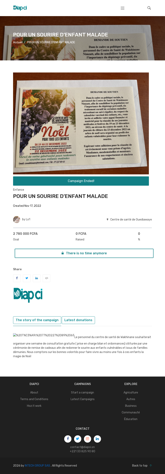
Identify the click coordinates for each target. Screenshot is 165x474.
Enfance (18, 189)
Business (131, 406)
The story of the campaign (37, 320)
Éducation (130, 419)
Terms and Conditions (34, 399)
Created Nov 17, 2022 (27, 206)
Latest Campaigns (83, 399)
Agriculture (131, 392)
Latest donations (78, 320)
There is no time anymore (86, 253)
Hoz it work (34, 406)
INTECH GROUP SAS (37, 465)
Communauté (131, 412)
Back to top (139, 465)
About (34, 392)
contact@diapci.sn (82, 447)
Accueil (18, 42)
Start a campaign (82, 392)
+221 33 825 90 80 (82, 451)
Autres (130, 399)
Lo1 (28, 219)
